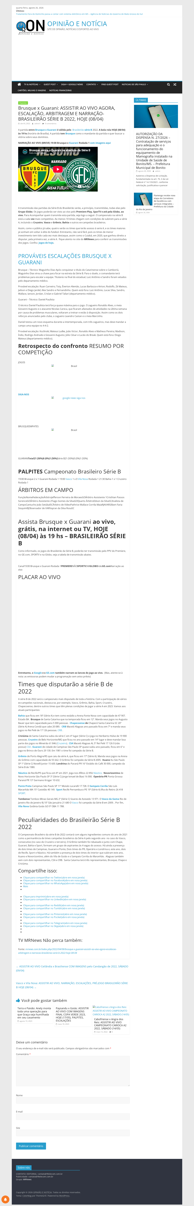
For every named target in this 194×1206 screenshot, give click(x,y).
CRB (60, 730)
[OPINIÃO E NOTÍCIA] (19, 84)
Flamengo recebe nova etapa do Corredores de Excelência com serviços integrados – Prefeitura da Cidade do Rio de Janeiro (155, 202)
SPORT (21, 793)
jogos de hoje (45, 242)
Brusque (70, 133)
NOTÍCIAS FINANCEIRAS (60, 90)
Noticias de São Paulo (134, 84)
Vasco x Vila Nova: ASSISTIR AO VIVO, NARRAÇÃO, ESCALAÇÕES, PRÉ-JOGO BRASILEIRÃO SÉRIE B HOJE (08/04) (72, 985)
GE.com (50, 672)
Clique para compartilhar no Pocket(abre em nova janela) (53, 917)
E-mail (19, 1111)
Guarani (73, 142)
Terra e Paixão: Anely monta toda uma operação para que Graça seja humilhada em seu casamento (34, 1013)
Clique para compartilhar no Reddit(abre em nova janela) (53, 905)
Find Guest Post (109, 84)
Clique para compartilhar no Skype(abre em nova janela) (53, 926)
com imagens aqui (100, 142)
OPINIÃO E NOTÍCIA (77, 23)
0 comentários (50, 123)
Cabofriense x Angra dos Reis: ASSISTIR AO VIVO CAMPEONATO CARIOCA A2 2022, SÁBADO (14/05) (110, 1023)
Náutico (97, 773)
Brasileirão (82, 129)
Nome (19, 1095)
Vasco (69, 479)
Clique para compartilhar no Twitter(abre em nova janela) (54, 877)
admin (157, 171)
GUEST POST (50, 84)
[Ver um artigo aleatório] (175, 84)
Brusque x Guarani (46, 129)
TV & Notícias (31, 84)
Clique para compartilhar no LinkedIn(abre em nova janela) (54, 899)
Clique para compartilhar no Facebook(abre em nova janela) (55, 880)
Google (38, 672)
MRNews (27, 1179)
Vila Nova (83, 479)
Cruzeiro (61, 743)
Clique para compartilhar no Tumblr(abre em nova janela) (54, 908)
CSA (29, 746)
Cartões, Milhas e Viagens (32, 90)
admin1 (38, 123)
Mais (25, 886)
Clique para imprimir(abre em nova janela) (45, 896)
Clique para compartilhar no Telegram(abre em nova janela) (55, 923)
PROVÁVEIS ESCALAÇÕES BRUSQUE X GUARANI (64, 259)
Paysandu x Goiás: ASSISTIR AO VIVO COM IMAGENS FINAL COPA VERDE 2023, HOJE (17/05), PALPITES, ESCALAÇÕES (72, 1014)
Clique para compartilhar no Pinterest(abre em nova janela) (55, 914)
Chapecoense (77, 723)
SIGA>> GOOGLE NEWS (72, 84)
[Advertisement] (97, 59)
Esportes (23, 103)
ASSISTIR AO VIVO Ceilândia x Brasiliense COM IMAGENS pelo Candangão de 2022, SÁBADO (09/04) (72, 968)
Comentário (23, 1054)
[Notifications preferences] (5, 1199)
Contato (91, 84)
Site (18, 1128)
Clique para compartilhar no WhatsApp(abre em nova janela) (55, 883)
